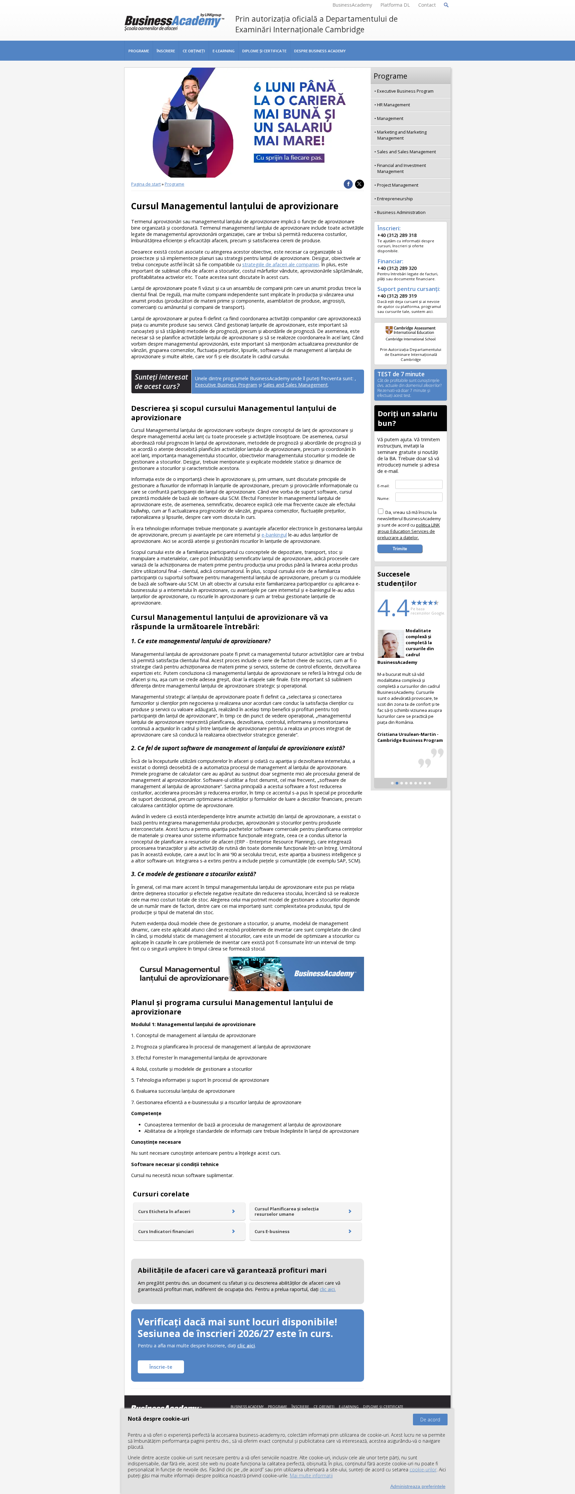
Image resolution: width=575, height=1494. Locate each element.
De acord (430, 1419)
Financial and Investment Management (401, 168)
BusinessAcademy (352, 5)
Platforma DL (395, 5)
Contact (427, 5)
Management (390, 118)
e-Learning (224, 50)
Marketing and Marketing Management (402, 135)
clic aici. (328, 1289)
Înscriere (166, 50)
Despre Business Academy (320, 50)
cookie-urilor (423, 1469)
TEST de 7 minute (409, 385)
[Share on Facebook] (348, 184)
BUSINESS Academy (247, 1406)
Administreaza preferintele (418, 1486)
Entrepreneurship (395, 199)
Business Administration (401, 212)
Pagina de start (146, 184)
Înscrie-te (160, 1367)
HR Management (393, 105)
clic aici (246, 1345)
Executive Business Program (226, 385)
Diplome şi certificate (264, 50)
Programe (138, 50)
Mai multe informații (311, 1475)
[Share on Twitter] (359, 184)
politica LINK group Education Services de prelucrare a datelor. (408, 531)
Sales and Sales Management (295, 385)
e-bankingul (274, 535)
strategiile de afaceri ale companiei (280, 264)
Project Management (397, 185)
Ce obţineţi (194, 50)
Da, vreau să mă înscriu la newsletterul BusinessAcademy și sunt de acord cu (409, 525)
